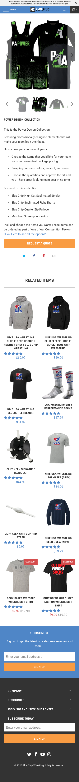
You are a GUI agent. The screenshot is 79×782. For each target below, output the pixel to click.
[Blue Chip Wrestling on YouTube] (43, 754)
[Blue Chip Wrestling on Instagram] (49, 754)
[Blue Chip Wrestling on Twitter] (29, 754)
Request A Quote (39, 243)
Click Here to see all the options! (25, 234)
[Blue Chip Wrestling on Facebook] (36, 754)
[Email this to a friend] (54, 256)
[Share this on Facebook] (34, 256)
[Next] (71, 55)
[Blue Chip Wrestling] (39, 9)
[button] (13, 353)
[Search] (65, 9)
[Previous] (8, 55)
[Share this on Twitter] (24, 256)
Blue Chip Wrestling (33, 765)
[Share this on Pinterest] (44, 256)
